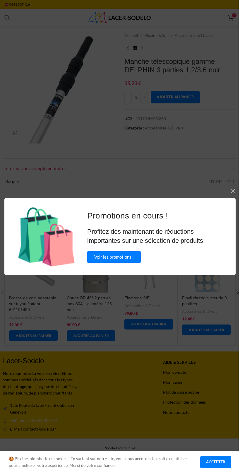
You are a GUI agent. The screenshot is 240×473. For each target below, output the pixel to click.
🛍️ (46, 237)
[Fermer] (232, 191)
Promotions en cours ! (127, 215)
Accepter (215, 462)
